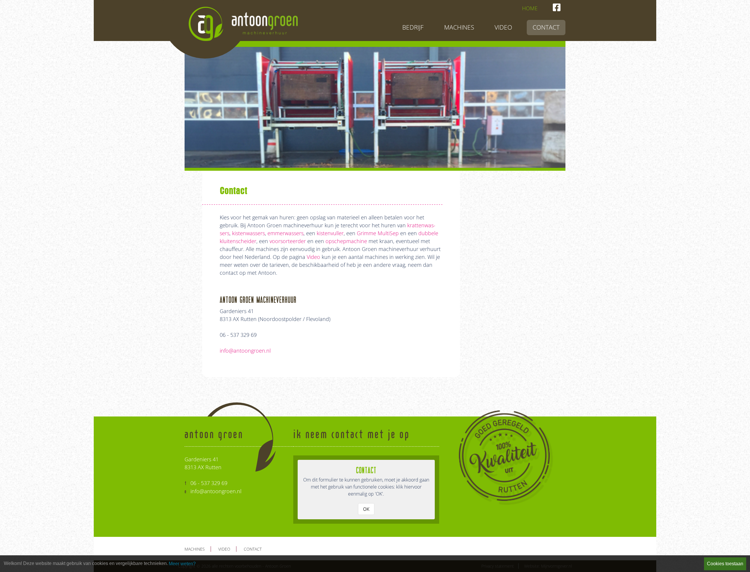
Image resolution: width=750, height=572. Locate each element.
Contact (253, 549)
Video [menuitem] (503, 27)
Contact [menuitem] (546, 27)
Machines (195, 549)
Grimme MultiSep (378, 233)
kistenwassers (248, 233)
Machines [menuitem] (459, 27)
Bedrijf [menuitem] (413, 27)
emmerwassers (285, 233)
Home (530, 8)
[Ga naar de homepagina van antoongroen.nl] (243, 20)
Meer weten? (182, 563)
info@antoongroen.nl (245, 350)
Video (313, 256)
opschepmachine (346, 241)
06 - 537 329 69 (208, 482)
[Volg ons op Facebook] (556, 7)
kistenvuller (330, 233)
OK (366, 509)
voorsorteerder (288, 241)
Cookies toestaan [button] (725, 563)
